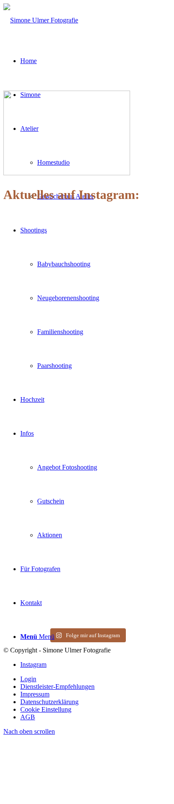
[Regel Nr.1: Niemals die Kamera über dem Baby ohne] (44, 533)
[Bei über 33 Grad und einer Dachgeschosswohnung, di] (44, 368)
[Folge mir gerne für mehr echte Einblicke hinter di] (130, 256)
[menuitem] (95, 679)
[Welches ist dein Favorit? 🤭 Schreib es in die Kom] (44, 245)
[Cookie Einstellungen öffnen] (66, 796)
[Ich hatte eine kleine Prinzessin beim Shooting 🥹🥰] (130, 360)
